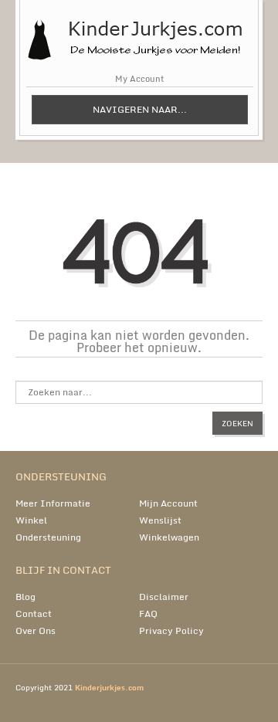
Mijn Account (168, 503)
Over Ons (35, 630)
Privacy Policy (171, 630)
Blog (25, 596)
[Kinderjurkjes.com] (139, 31)
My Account (139, 79)
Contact (33, 613)
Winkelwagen (169, 537)
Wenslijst (160, 520)
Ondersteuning (48, 537)
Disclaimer (163, 596)
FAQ (148, 613)
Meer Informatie (52, 503)
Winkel (31, 520)
